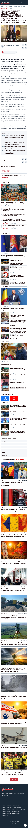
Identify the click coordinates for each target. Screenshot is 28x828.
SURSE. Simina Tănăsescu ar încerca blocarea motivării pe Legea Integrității (17, 315)
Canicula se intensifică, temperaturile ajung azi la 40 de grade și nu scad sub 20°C (13, 722)
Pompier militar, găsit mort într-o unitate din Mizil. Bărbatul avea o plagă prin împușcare (13, 510)
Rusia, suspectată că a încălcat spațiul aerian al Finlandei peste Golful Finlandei (14, 748)
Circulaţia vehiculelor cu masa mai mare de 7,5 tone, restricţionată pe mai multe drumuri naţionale (15, 152)
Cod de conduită (5, 795)
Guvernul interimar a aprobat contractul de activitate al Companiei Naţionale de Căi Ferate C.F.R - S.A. (13, 590)
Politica (5, 212)
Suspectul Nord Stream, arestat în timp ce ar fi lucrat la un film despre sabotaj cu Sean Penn (18, 282)
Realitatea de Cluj (23, 809)
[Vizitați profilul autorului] (2, 46)
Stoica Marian (24, 586)
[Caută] (21, 2)
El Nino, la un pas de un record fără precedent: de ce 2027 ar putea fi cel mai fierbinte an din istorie (13, 563)
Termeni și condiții (9, 793)
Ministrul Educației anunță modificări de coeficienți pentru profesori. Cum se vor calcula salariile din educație (12, 774)
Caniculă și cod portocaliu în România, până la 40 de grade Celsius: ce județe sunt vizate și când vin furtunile (13, 536)
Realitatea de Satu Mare (6, 811)
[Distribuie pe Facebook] (26, 45)
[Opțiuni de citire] (25, 825)
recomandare (5, 169)
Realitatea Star (19, 803)
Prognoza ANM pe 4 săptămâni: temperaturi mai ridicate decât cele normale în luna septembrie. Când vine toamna (13, 669)
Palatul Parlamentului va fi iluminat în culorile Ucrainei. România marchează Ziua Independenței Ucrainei (14, 142)
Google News (4, 177)
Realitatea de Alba (15, 809)
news (8, 171)
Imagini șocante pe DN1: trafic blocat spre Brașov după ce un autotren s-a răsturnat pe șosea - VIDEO (13, 617)
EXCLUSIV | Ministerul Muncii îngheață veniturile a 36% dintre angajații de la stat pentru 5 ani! (13, 209)
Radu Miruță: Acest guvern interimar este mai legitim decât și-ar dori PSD (18, 337)
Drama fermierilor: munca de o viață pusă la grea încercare (18, 381)
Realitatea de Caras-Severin (7, 807)
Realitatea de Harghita (16, 813)
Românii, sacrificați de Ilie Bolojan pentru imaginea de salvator (12, 309)
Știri (6, 6)
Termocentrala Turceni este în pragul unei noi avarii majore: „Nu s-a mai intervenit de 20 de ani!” (18, 389)
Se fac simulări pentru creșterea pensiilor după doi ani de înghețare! (14, 215)
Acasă (3, 6)
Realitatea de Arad (5, 815)
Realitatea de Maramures (6, 805)
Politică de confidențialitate (19, 793)
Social (2, 205)
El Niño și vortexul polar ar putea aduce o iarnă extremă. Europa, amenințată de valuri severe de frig (14, 696)
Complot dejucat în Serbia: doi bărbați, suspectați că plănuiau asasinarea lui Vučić (14, 137)
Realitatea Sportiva (11, 803)
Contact (3, 793)
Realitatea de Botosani (16, 811)
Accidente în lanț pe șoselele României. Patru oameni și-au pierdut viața (13, 226)
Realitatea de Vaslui (17, 807)
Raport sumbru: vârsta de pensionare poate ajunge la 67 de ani (18, 370)
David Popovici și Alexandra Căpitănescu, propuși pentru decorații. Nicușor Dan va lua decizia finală (13, 484)
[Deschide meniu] (25, 2)
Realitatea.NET (4, 803)
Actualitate (10, 6)
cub (12, 169)
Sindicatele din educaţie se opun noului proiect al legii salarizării (15, 147)
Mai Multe (14, 779)
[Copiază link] (23, 45)
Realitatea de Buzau (14, 45)
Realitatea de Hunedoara (6, 813)
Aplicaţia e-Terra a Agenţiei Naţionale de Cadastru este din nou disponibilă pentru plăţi (14, 643)
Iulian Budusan (23, 770)
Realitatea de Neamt (16, 805)
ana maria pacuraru (19, 169)
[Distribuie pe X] (26, 48)
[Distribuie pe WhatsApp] (23, 48)
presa (3, 171)
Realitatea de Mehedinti (6, 809)
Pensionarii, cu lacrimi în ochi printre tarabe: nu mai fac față (18, 375)
